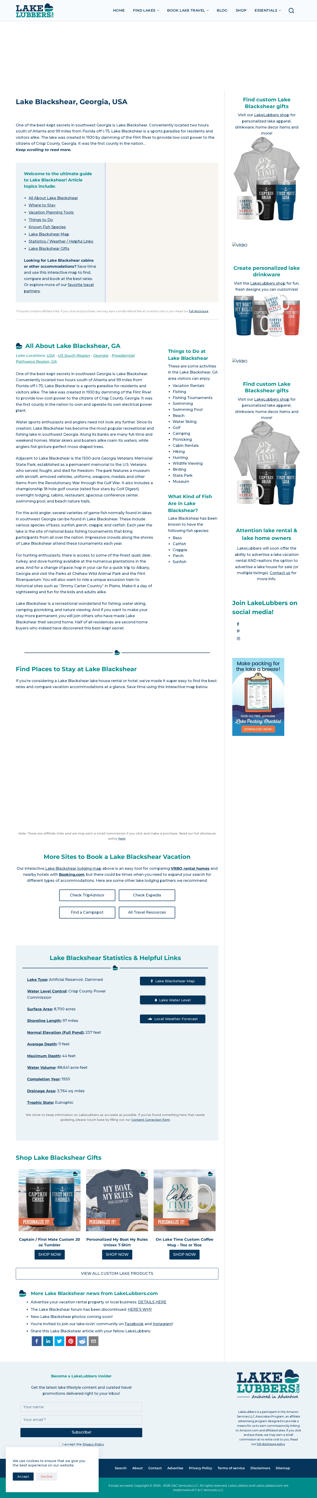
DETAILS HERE (152, 1302)
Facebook (134, 1324)
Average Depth (41, 1044)
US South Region (74, 355)
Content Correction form (150, 1119)
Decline (46, 1476)
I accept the (83, 1444)
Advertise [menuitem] (175, 1468)
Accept (23, 1476)
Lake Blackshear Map (49, 234)
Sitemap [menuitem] (283, 1468)
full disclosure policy (271, 1444)
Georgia (100, 355)
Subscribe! (81, 1432)
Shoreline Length (44, 1020)
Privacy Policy (93, 1444)
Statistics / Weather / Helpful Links (61, 241)
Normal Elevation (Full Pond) (55, 1032)
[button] (37, 1341)
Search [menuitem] (121, 1468)
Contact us (280, 573)
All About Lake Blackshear (53, 198)
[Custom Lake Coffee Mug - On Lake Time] (185, 1200)
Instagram (162, 1324)
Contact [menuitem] (155, 1468)
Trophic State (40, 1102)
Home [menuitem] (119, 10)
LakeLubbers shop (271, 115)
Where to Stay (42, 205)
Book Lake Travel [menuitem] (186, 10)
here (121, 838)
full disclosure (198, 311)
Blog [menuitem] (222, 10)
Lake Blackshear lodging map (72, 868)
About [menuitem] (137, 1468)
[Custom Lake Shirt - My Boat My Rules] (117, 1200)
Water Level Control (46, 991)
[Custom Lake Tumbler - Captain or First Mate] (50, 1200)
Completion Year (43, 1079)
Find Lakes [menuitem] (144, 10)
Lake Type (37, 979)
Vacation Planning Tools (51, 212)
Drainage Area (41, 1091)
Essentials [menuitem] (266, 10)
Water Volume (41, 1067)
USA (51, 355)
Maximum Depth (43, 1056)
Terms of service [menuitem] (231, 1468)
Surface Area (39, 1009)
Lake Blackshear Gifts (49, 248)
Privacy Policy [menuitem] (200, 1468)
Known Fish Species (47, 227)
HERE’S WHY (140, 1309)
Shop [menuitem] (241, 10)
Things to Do (41, 220)
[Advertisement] (158, 55)
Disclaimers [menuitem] (260, 1468)
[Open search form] (293, 10)
